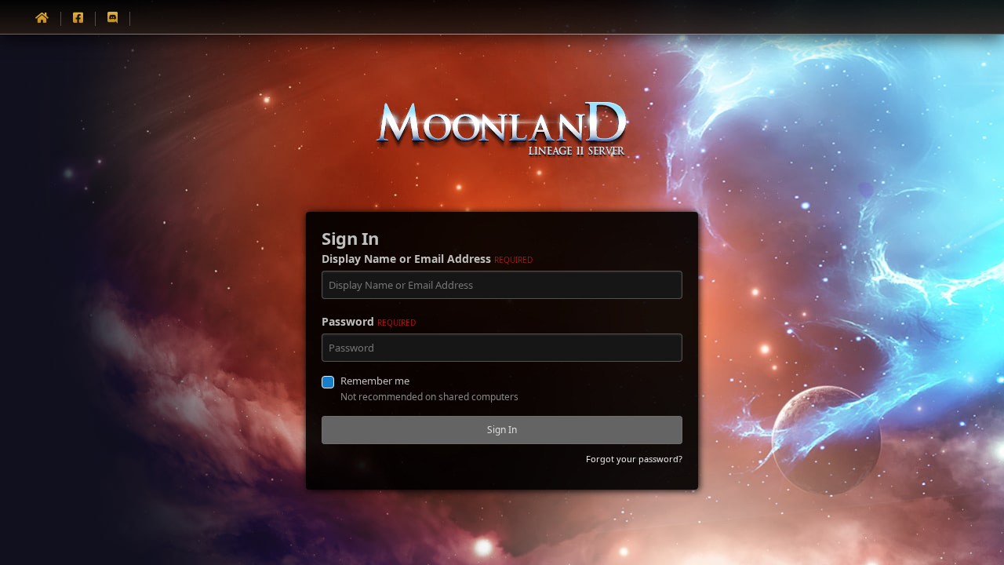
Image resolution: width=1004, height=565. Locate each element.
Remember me (374, 381)
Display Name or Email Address (427, 258)
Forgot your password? (634, 459)
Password (369, 321)
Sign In (502, 429)
